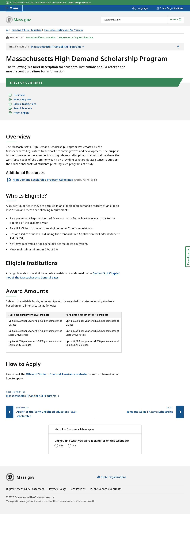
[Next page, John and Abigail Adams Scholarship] (180, 412)
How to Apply (21, 112)
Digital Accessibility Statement (25, 489)
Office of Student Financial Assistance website (56, 374)
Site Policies (78, 489)
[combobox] (142, 19)
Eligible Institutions (25, 104)
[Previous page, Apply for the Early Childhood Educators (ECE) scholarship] (9, 412)
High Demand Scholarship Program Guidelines (43, 180)
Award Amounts (23, 108)
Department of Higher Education (76, 37)
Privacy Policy (57, 489)
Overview (19, 95)
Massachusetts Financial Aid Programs (63, 30)
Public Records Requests (105, 489)
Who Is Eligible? (22, 99)
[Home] (7, 30)
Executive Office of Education (26, 30)
